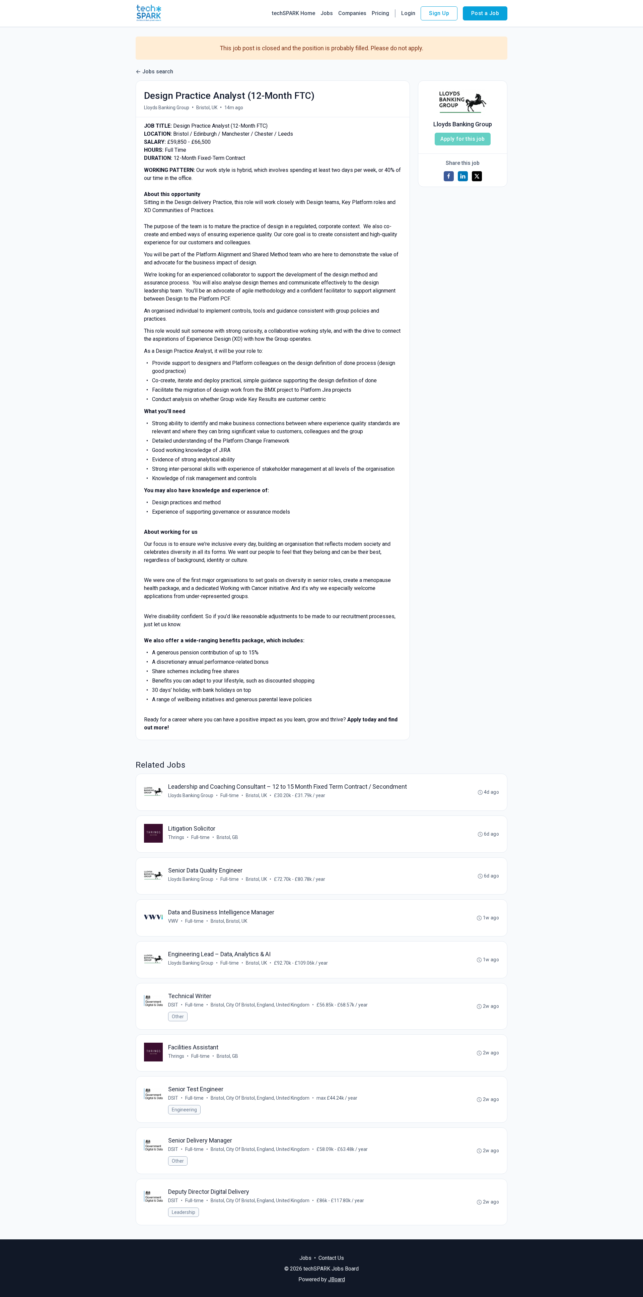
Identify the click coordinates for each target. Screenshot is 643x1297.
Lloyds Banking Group (166, 107)
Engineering (184, 1109)
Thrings (176, 837)
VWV (173, 921)
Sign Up (439, 13)
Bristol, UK (206, 107)
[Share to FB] (449, 176)
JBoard (336, 1279)
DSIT (173, 1005)
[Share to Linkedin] (463, 176)
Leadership (183, 1212)
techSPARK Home (293, 13)
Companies (352, 13)
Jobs (326, 13)
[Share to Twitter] (477, 176)
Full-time (229, 795)
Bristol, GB (227, 837)
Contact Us (331, 1258)
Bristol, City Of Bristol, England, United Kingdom (260, 1005)
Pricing (380, 13)
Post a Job (485, 13)
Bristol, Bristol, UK (229, 921)
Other (178, 1016)
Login (408, 13)
